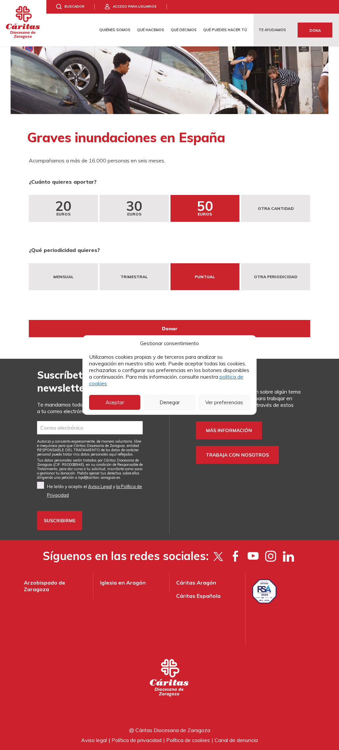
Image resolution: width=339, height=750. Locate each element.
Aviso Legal (100, 486)
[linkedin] (288, 556)
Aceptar (115, 402)
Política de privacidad (137, 740)
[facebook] (235, 556)
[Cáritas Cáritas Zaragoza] (23, 23)
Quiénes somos (114, 30)
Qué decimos (184, 30)
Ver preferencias (224, 402)
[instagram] (271, 556)
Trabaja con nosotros (237, 455)
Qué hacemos (150, 30)
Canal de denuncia (236, 740)
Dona (315, 30)
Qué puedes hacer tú (225, 30)
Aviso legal (94, 740)
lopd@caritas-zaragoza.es (99, 477)
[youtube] (253, 556)
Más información (229, 430)
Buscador (74, 6)
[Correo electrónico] (90, 427)
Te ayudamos (272, 30)
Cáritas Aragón (196, 582)
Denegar (170, 402)
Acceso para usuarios (135, 6)
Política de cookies (188, 740)
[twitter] (218, 556)
